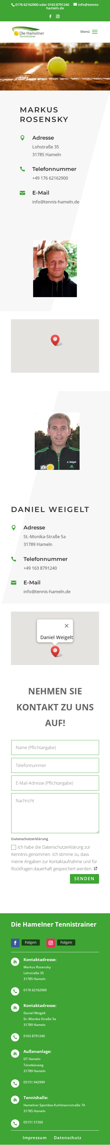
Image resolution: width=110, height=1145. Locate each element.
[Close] (66, 625)
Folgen (31, 942)
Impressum (35, 1137)
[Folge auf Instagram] (50, 943)
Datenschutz (67, 1137)
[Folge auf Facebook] (15, 943)
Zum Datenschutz (39, 892)
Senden (84, 879)
